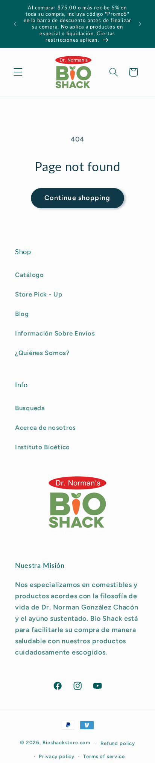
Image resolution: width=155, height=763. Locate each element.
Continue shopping (77, 198)
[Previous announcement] (15, 24)
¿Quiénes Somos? (42, 353)
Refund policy (117, 743)
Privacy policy (56, 756)
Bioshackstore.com (66, 743)
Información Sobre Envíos (55, 333)
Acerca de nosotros (45, 427)
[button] (18, 72)
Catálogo (29, 274)
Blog (22, 314)
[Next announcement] (140, 24)
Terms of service (104, 756)
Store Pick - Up (38, 294)
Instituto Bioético (42, 447)
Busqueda (30, 408)
